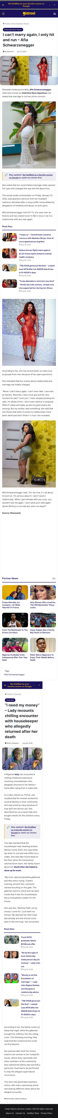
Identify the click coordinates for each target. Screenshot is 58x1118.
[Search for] (54, 15)
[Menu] (3, 15)
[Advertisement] (29, 548)
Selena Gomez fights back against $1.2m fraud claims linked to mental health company (35, 253)
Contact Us (20, 1113)
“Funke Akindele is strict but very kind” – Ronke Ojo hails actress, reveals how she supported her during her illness (36, 284)
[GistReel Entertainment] (29, 14)
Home (7, 24)
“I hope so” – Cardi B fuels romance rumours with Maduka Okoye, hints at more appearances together (36, 238)
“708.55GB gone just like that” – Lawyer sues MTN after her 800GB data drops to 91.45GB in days (37, 269)
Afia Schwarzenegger (14, 674)
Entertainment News (20, 24)
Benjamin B (9, 51)
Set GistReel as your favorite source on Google (26, 5)
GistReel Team (33, 1113)
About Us (10, 1113)
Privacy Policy (46, 1113)
